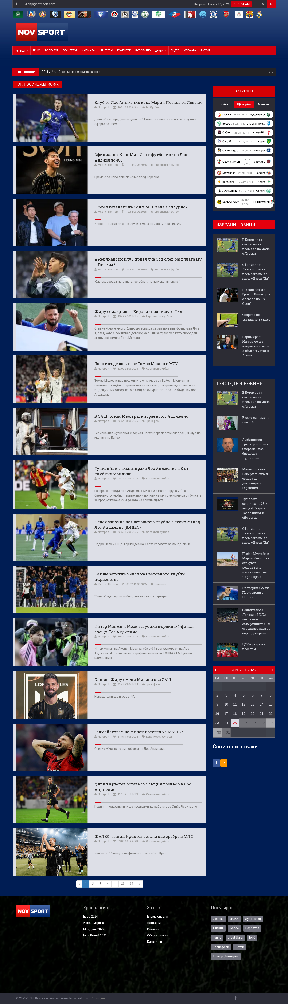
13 (252, 704)
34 (131, 884)
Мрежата (190, 50)
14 (262, 704)
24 (226, 723)
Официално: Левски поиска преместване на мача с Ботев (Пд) (255, 272)
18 (235, 713)
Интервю (107, 50)
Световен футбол (157, 368)
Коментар (124, 50)
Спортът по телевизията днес (256, 317)
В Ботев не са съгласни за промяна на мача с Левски (256, 247)
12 (243, 704)
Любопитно (143, 50)
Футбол (20, 50)
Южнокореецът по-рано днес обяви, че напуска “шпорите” (137, 281)
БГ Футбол (153, 107)
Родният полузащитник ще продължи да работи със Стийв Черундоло (145, 806)
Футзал (205, 50)
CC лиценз (98, 998)
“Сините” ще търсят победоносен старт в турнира (130, 596)
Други (159, 50)
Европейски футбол (167, 164)
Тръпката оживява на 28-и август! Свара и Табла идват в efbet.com (255, 508)
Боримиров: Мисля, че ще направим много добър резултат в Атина (105, 71)
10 (226, 704)
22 (271, 713)
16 (217, 713)
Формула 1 (89, 50)
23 (217, 723)
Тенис (37, 50)
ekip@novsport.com (41, 4)
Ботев (240, 947)
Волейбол (52, 50)
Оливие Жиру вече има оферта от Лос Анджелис (129, 749)
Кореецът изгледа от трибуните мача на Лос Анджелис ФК (137, 224)
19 (243, 713)
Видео (175, 50)
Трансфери (153, 421)
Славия (218, 928)
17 (226, 713)
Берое (234, 928)
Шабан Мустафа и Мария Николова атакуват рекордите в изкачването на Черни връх (255, 565)
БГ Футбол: (50, 72)
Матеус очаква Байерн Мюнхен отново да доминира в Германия (255, 478)
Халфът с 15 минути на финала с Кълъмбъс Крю (130, 853)
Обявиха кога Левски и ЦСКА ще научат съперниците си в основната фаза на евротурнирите (256, 621)
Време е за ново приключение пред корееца (126, 177)
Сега (224, 104)
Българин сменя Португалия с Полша (255, 592)
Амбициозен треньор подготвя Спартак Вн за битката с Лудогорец (256, 449)
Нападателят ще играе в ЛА (114, 696)
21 (262, 713)
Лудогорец (253, 919)
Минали (263, 104)
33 (123, 884)
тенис (217, 937)
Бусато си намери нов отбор (256, 420)
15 (271, 704)
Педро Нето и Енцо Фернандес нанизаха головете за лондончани (142, 544)
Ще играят (244, 104)
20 (252, 713)
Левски (218, 919)
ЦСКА (234, 919)
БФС (252, 937)
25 (235, 723)
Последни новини (240, 383)
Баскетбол (70, 50)
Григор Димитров (226, 956)
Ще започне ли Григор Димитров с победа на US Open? (256, 297)
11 (235, 704)
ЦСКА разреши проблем (253, 646)
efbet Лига (235, 937)
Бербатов (252, 928)
